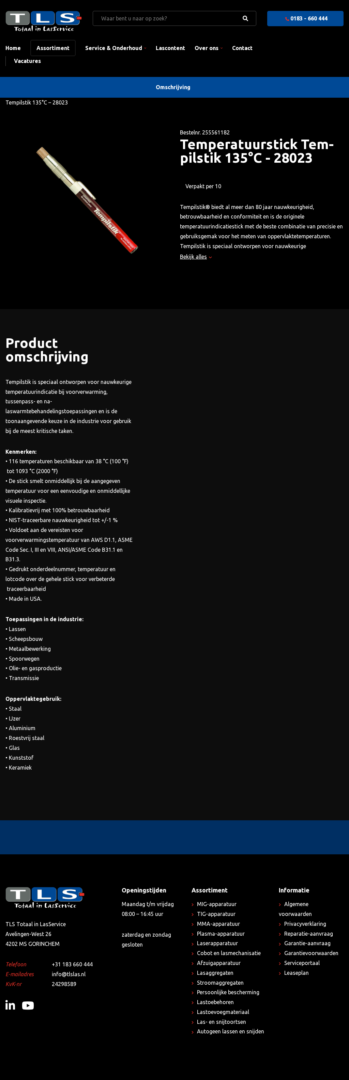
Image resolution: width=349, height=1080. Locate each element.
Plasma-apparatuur (221, 934)
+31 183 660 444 (72, 964)
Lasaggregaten (215, 973)
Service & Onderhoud (113, 48)
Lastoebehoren (215, 1002)
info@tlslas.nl (69, 974)
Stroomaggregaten (220, 983)
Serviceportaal (302, 963)
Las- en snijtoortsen (221, 1022)
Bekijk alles (193, 257)
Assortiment (53, 48)
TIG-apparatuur (216, 914)
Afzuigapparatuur (219, 963)
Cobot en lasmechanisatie (229, 953)
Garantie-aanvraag (307, 943)
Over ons (206, 48)
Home (13, 48)
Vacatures (27, 61)
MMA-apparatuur (218, 924)
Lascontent (170, 48)
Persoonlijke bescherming (228, 992)
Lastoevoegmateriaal (223, 1012)
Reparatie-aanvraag (308, 934)
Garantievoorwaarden (311, 953)
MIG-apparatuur (217, 904)
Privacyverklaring (305, 924)
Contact (242, 48)
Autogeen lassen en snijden (230, 1031)
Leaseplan (296, 973)
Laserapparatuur (217, 943)
